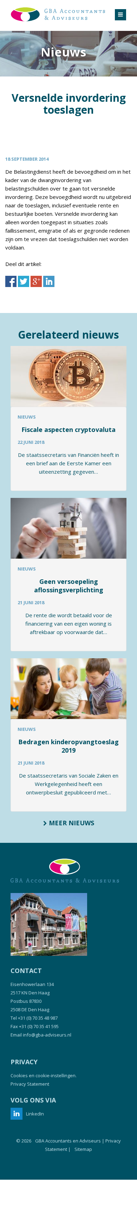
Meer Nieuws (70, 823)
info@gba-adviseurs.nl (47, 1035)
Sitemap (83, 1149)
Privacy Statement (30, 1084)
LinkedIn (35, 1114)
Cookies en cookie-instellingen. (44, 1075)
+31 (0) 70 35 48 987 (38, 1018)
